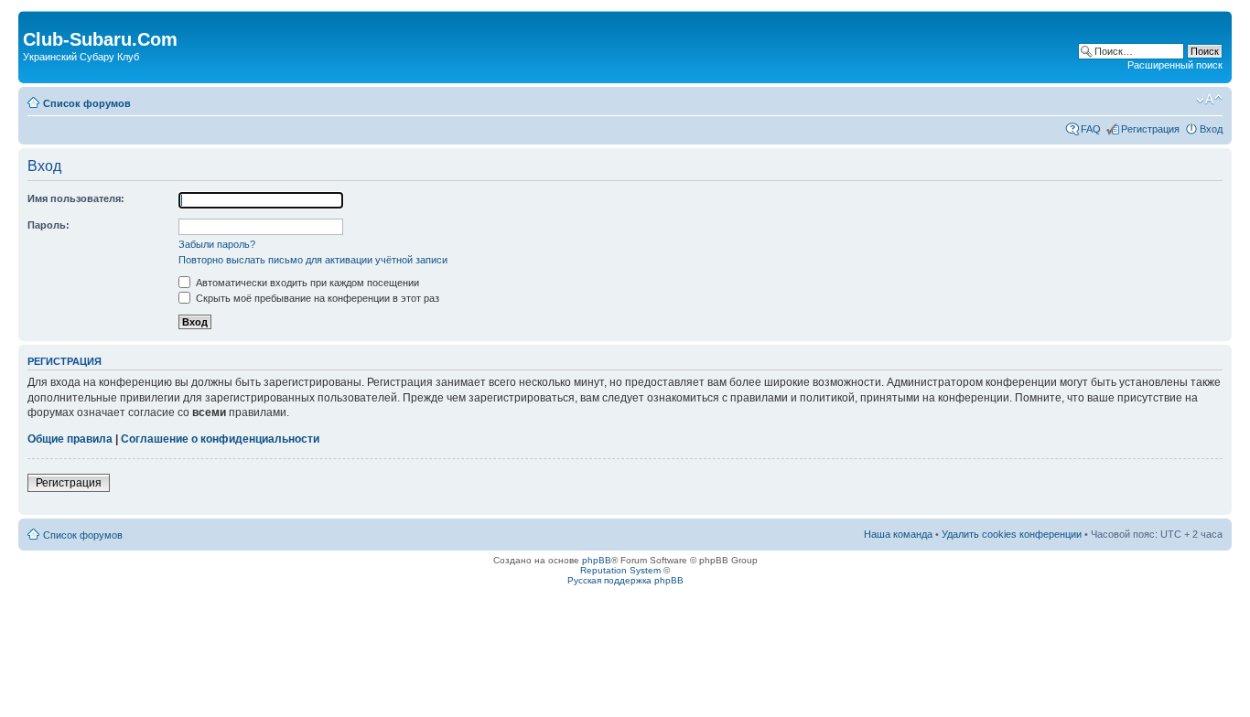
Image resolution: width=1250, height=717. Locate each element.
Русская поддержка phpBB (625, 580)
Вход (1211, 128)
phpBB (596, 560)
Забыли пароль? (216, 244)
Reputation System (620, 570)
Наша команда (898, 534)
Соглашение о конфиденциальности (220, 439)
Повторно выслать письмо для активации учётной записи (312, 259)
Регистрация (1150, 128)
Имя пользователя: (75, 198)
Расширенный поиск (1175, 64)
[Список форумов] (33, 20)
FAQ (1091, 128)
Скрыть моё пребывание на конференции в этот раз (316, 298)
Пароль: (48, 224)
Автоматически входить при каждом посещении (306, 282)
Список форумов (87, 103)
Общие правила (70, 439)
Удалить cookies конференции (1012, 534)
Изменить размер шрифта (1209, 99)
